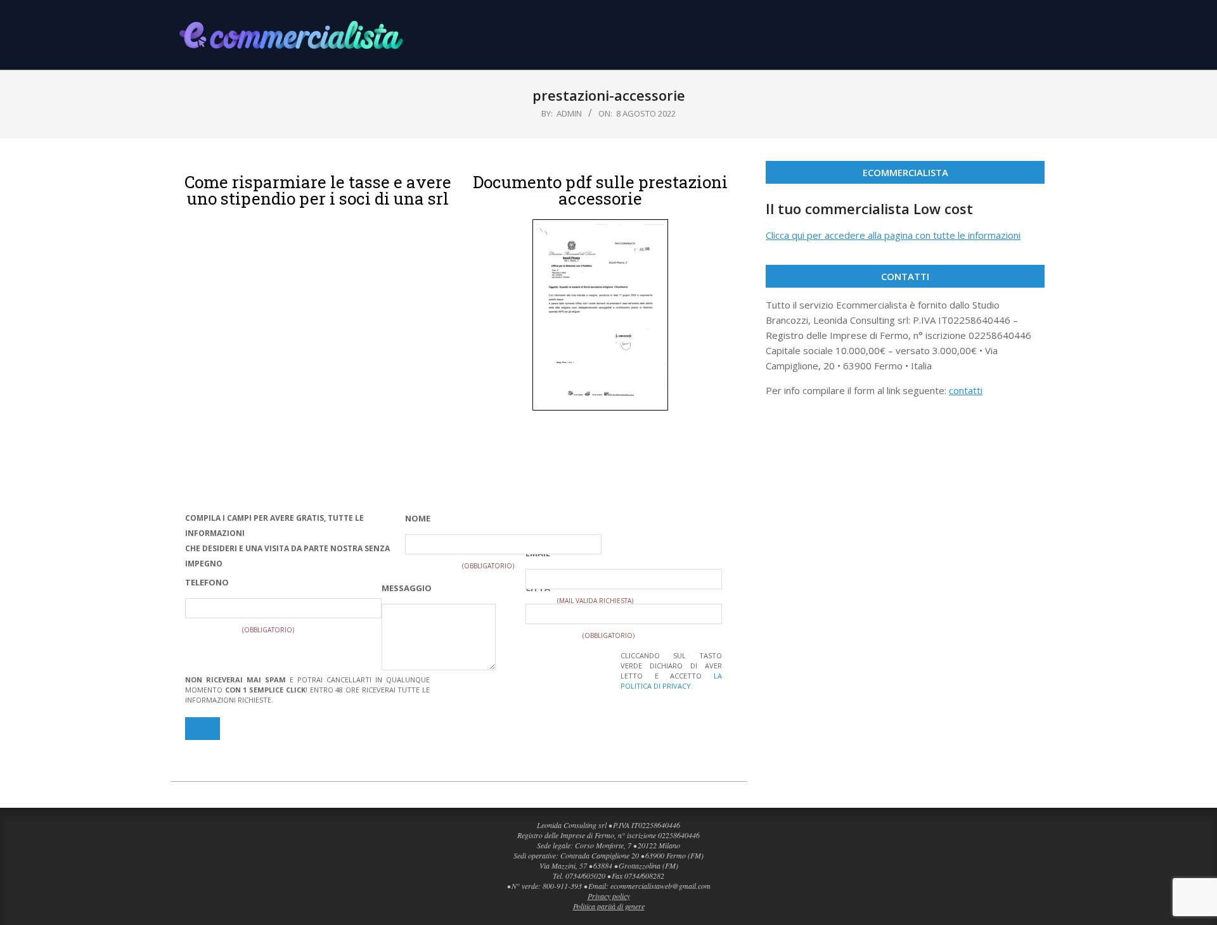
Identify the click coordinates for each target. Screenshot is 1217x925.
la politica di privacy (671, 681)
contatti (965, 390)
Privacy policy (609, 896)
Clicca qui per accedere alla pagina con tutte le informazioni (893, 235)
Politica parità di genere (609, 906)
